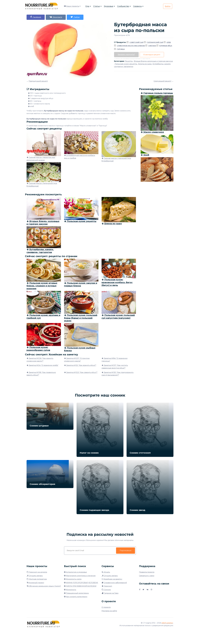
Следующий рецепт (162, 81)
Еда (87, 6)
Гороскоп (108, 586)
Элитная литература (38, 579)
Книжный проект (36, 583)
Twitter (76, 17)
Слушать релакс (35, 576)
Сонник (107, 590)
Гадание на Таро (111, 593)
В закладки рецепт (151, 55)
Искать (107, 572)
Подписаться (125, 550)
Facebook (36, 17)
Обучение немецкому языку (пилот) (44, 586)
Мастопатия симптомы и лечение (81, 576)
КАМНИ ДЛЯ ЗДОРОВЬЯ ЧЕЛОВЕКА (82, 583)
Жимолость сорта (73, 579)
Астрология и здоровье (76, 572)
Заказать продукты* (126, 55)
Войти (167, 6)
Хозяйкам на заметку (112, 579)
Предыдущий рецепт (38, 81)
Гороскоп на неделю (38, 572)
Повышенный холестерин (77, 593)
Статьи (96, 6)
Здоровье (108, 6)
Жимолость (71, 590)
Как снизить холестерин (76, 597)
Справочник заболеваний (115, 583)
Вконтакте (57, 17)
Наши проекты (72, 6)
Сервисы (137, 6)
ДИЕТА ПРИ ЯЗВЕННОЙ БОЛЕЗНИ (81, 586)
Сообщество (123, 6)
